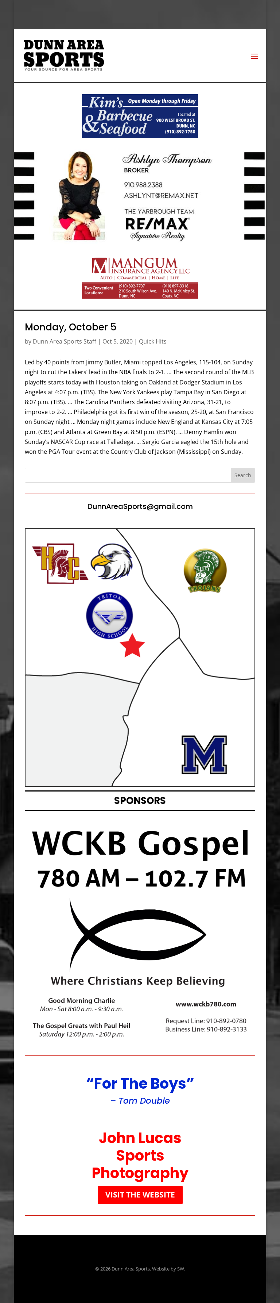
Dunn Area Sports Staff (64, 341)
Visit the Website (140, 1194)
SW (180, 1268)
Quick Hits (153, 341)
